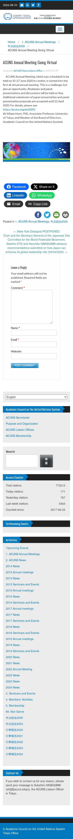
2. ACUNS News (16, 560)
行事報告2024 (14, 754)
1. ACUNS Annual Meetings (39, 42)
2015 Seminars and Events (22, 584)
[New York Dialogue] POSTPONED (36, 231)
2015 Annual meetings (19, 572)
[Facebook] (38, 5)
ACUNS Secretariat (17, 417)
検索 (46, 461)
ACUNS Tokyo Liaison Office (27, 70)
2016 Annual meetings (19, 590)
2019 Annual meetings (19, 639)
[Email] (21, 5)
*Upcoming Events (17, 548)
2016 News (13, 596)
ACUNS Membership (18, 436)
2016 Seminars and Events (22, 602)
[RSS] (27, 5)
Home (11, 42)
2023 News (13, 681)
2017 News (13, 614)
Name (15, 327)
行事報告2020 (14, 730)
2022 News (13, 675)
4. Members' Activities (19, 699)
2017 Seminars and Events (22, 621)
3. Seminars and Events (20, 693)
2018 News (13, 627)
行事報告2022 (14, 742)
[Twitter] (33, 5)
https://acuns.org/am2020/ (19, 109)
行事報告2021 (14, 736)
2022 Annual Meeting (19, 669)
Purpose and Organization (22, 423)
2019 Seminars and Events (22, 651)
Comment (18, 287)
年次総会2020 (16, 46)
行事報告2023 (14, 748)
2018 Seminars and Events (22, 633)
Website (16, 351)
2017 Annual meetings (19, 608)
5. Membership (15, 705)
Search (10, 451)
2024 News (13, 687)
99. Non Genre (15, 711)
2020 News (13, 657)
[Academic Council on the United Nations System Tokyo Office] (35, 16)
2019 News (13, 645)
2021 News (13, 663)
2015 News (13, 578)
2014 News (13, 566)
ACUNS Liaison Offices (20, 430)
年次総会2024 (14, 724)
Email (15, 339)
